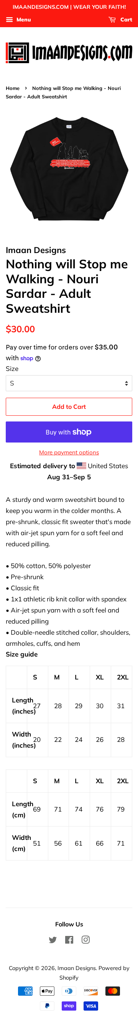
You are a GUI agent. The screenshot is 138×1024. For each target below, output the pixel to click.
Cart (125, 19)
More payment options (69, 452)
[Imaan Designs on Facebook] (69, 941)
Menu (23, 19)
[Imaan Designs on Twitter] (53, 941)
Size (12, 368)
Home (13, 88)
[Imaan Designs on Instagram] (85, 941)
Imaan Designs (77, 968)
